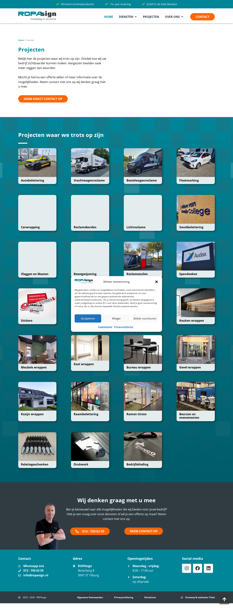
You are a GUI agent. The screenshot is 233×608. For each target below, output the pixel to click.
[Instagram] (186, 568)
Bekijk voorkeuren (144, 318)
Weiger (116, 318)
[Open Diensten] (135, 17)
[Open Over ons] (182, 17)
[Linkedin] (208, 568)
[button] (156, 282)
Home (21, 40)
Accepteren (88, 318)
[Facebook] (197, 568)
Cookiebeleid (105, 326)
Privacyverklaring (123, 326)
